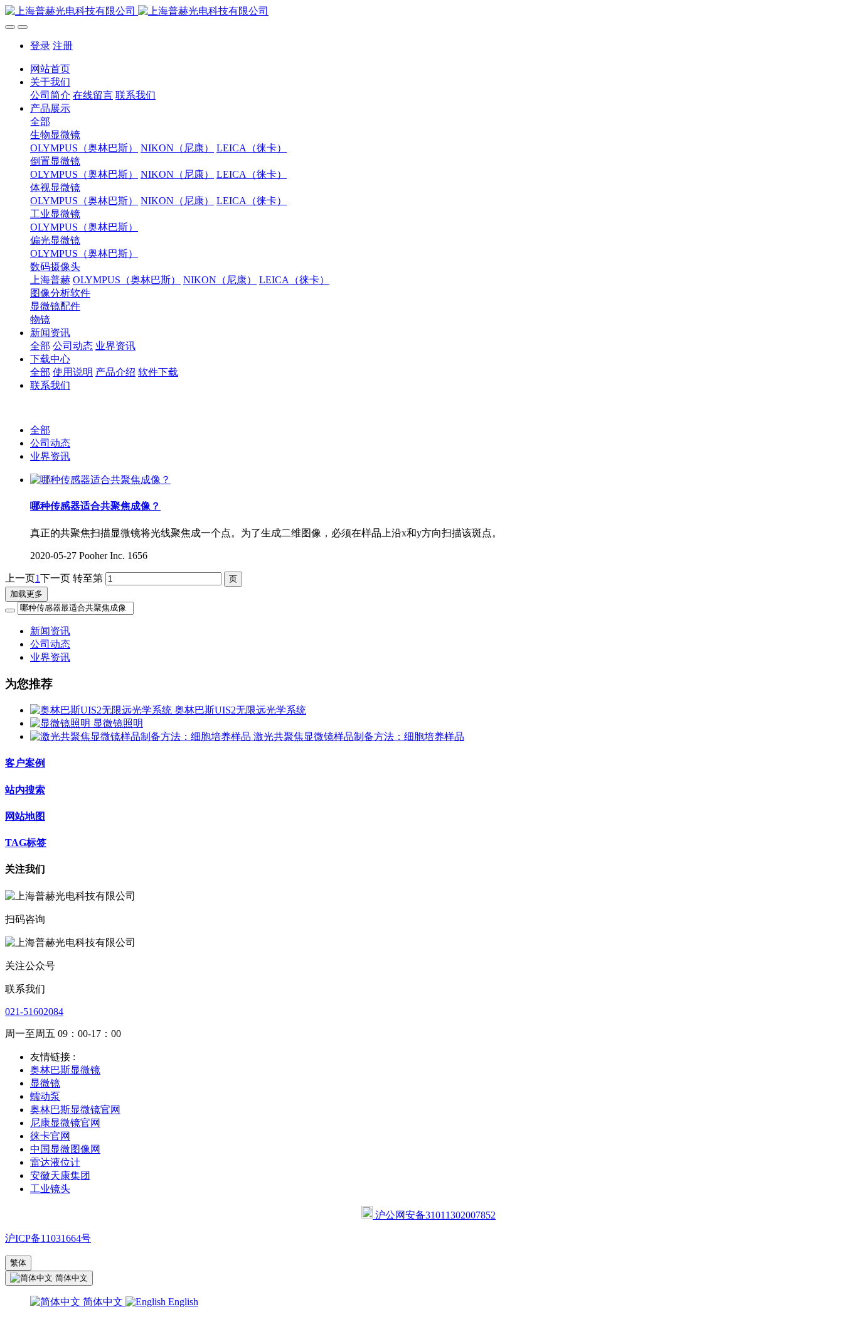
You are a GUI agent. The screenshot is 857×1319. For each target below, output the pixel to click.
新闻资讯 (50, 631)
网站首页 (50, 68)
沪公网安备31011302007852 (434, 1215)
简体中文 (102, 1301)
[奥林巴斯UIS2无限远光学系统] (102, 710)
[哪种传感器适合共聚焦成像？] (100, 479)
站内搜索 (25, 789)
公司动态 (50, 443)
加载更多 (26, 594)
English (182, 1301)
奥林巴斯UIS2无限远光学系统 (240, 710)
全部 (40, 121)
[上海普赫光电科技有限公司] (428, 11)
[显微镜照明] (61, 723)
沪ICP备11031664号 (48, 1238)
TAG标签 (25, 842)
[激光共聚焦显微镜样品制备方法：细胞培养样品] (141, 736)
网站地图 (25, 816)
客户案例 (25, 762)
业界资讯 (50, 456)
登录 (40, 45)
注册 (63, 45)
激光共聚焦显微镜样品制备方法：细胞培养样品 (358, 736)
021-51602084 (34, 1011)
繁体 (18, 1262)
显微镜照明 (118, 723)
